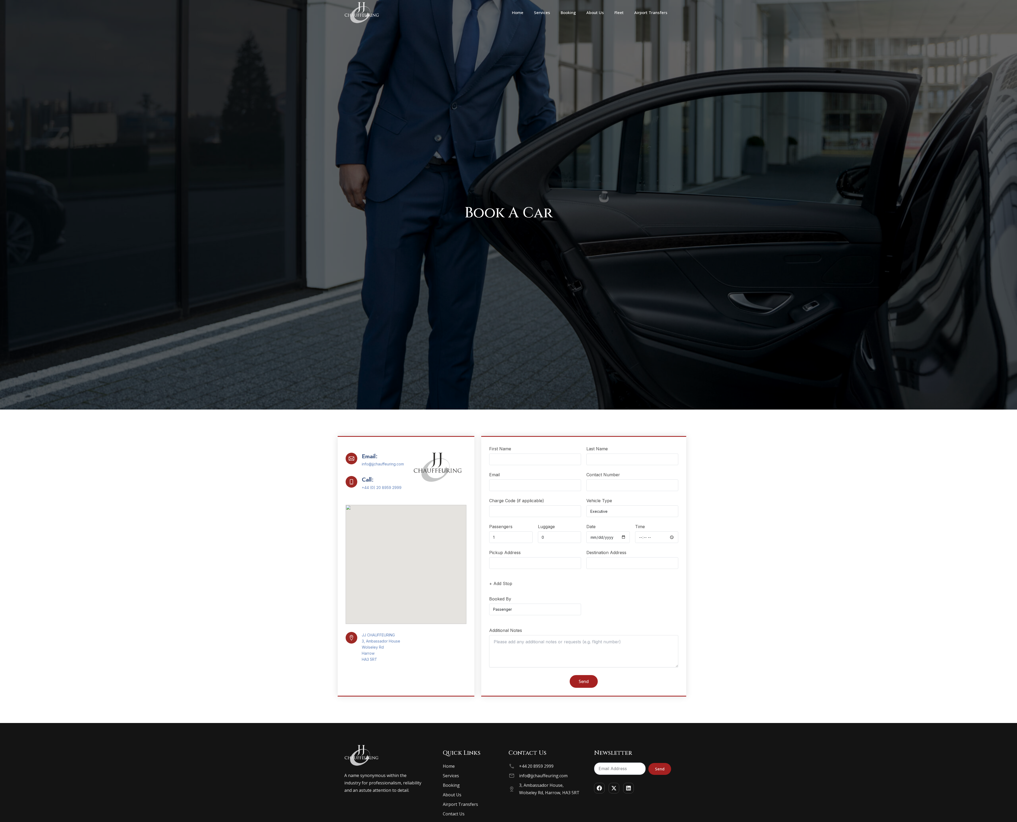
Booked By (500, 598)
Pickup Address (505, 552)
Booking (568, 12)
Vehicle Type (599, 500)
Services (542, 12)
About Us (595, 12)
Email (494, 474)
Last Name (597, 448)
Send (584, 681)
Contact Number (603, 474)
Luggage (546, 526)
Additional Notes (505, 630)
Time (640, 526)
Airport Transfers (650, 12)
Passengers (500, 526)
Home (517, 12)
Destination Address (606, 552)
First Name (500, 448)
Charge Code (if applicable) (516, 500)
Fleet (619, 12)
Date (591, 526)
